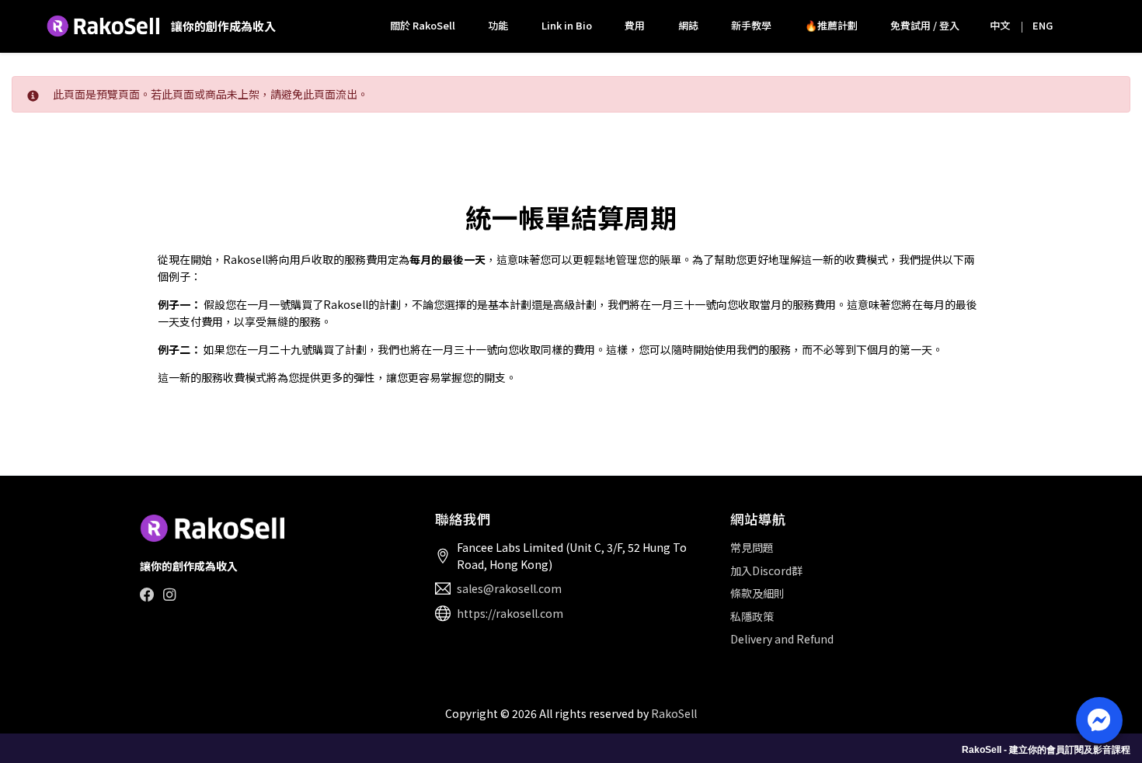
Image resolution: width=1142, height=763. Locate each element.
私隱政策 (752, 616)
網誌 (688, 25)
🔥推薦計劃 (831, 25)
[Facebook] (147, 594)
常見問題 (752, 547)
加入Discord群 (766, 570)
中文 (1000, 25)
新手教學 (751, 25)
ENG (1042, 25)
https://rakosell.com (510, 613)
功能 (498, 25)
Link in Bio (566, 25)
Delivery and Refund (782, 639)
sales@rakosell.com (509, 588)
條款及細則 (757, 593)
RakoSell (674, 713)
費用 (635, 25)
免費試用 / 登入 (924, 25)
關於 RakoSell (422, 25)
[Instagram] (169, 594)
